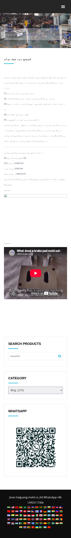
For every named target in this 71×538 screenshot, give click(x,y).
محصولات (60, 34)
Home (9, 30)
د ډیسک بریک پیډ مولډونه (35, 34)
